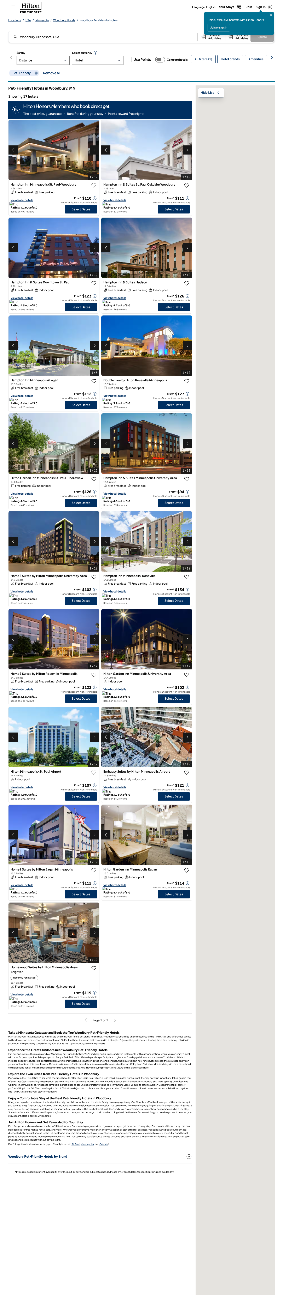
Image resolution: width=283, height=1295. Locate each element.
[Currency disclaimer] (95, 52)
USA (28, 20)
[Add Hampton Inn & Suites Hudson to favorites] (186, 283)
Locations (14, 20)
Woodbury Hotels (64, 20)
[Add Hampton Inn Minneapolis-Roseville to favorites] (186, 577)
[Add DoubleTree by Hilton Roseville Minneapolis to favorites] (186, 381)
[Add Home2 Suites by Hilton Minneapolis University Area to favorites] (94, 577)
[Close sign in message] (271, 15)
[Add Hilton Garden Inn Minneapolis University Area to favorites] (186, 674)
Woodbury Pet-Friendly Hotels (99, 20)
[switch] (160, 59)
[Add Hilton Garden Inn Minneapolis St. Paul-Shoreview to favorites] (94, 479)
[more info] (94, 198)
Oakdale (103, 1144)
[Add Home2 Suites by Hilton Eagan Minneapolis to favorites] (94, 870)
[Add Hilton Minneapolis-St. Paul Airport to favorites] (94, 772)
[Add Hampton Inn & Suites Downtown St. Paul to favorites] (94, 283)
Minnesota (42, 20)
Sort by (21, 53)
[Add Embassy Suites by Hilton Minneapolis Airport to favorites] (186, 772)
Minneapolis (87, 1144)
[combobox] (102, 37)
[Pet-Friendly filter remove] (36, 73)
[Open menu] (13, 7)
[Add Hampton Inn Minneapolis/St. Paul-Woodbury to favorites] (94, 185)
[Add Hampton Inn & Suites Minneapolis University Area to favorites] (186, 479)
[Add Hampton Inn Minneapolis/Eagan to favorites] (94, 381)
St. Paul (75, 1144)
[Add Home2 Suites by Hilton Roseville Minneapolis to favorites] (94, 674)
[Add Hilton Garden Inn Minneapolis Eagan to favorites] (186, 870)
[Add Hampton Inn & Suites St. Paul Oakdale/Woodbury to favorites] (186, 185)
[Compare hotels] (160, 59)
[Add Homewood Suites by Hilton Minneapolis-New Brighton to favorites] (94, 968)
